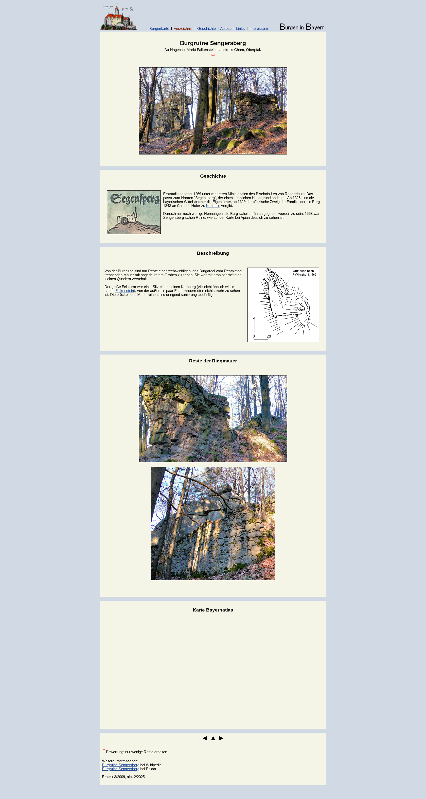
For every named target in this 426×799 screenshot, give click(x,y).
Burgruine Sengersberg (120, 765)
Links (240, 29)
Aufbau (225, 29)
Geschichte (206, 29)
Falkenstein (124, 291)
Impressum (258, 29)
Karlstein (213, 206)
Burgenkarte (159, 29)
